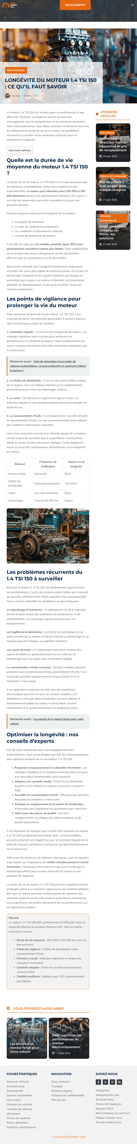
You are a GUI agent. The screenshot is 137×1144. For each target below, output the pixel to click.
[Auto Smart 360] (9, 5)
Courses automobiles (20, 1095)
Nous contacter (60, 1081)
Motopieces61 (105, 1095)
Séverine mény (105, 1099)
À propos (57, 1086)
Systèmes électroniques (21, 1127)
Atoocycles (102, 1090)
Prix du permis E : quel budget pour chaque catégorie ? (112, 188)
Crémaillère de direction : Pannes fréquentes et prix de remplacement (113, 144)
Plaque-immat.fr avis (109, 1117)
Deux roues (14, 1099)
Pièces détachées (17, 1122)
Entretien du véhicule (20, 1104)
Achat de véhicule (18, 1081)
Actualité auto (15, 1086)
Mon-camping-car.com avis (113, 1113)
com (116, 1095)
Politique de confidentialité (67, 1095)
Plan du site (58, 1099)
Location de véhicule (19, 1109)
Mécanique (16, 70)
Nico (18, 95)
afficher (26, 150)
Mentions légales (61, 1090)
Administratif (15, 1090)
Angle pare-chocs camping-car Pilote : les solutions (112, 232)
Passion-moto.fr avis (108, 1122)
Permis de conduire (113, 176)
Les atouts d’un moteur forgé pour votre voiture (24, 1048)
